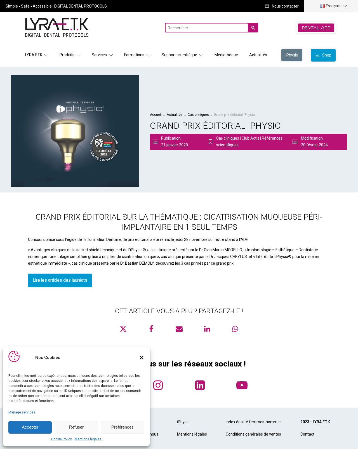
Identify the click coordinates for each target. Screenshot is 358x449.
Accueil (156, 115)
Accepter (30, 427)
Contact (307, 434)
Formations (134, 55)
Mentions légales (88, 439)
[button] (141, 357)
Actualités (258, 55)
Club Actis (250, 138)
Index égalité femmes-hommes (254, 422)
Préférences (122, 427)
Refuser (76, 427)
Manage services (21, 412)
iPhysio (183, 422)
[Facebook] (151, 328)
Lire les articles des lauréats (60, 280)
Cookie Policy (61, 439)
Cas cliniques (198, 115)
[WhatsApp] (235, 328)
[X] (123, 328)
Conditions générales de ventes (253, 434)
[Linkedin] (207, 328)
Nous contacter (285, 6)
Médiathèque (226, 55)
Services (99, 55)
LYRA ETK (33, 55)
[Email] (179, 328)
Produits (67, 55)
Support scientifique (179, 55)
